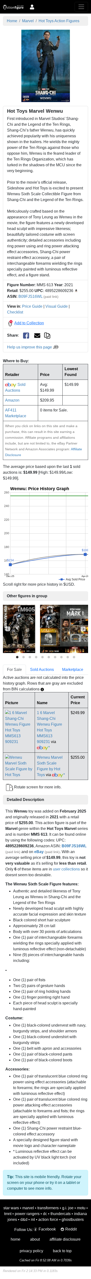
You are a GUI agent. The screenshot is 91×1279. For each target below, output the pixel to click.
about (35, 1239)
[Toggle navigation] (81, 7)
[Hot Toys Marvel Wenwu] (45, 65)
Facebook (47, 1229)
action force (48, 1219)
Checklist (15, 312)
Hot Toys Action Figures (59, 21)
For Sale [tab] (14, 669)
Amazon (12, 400)
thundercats (60, 1214)
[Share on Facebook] (26, 335)
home (15, 1239)
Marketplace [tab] (72, 669)
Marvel (28, 21)
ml (33, 1219)
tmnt (7, 1214)
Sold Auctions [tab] (42, 669)
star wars (11, 1208)
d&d (23, 1219)
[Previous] (7, 628)
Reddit (71, 1229)
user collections (66, 869)
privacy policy (31, 1251)
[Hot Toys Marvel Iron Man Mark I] (19, 629)
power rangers (27, 1214)
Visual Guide (56, 306)
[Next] (83, 628)
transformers (48, 1208)
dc (45, 1214)
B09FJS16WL (30, 296)
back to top (62, 1251)
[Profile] (32, 6)
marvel (28, 1208)
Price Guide (32, 306)
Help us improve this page (30, 347)
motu (81, 1208)
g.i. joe (68, 1208)
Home (12, 21)
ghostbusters (73, 1219)
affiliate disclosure (65, 1239)
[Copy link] (47, 335)
